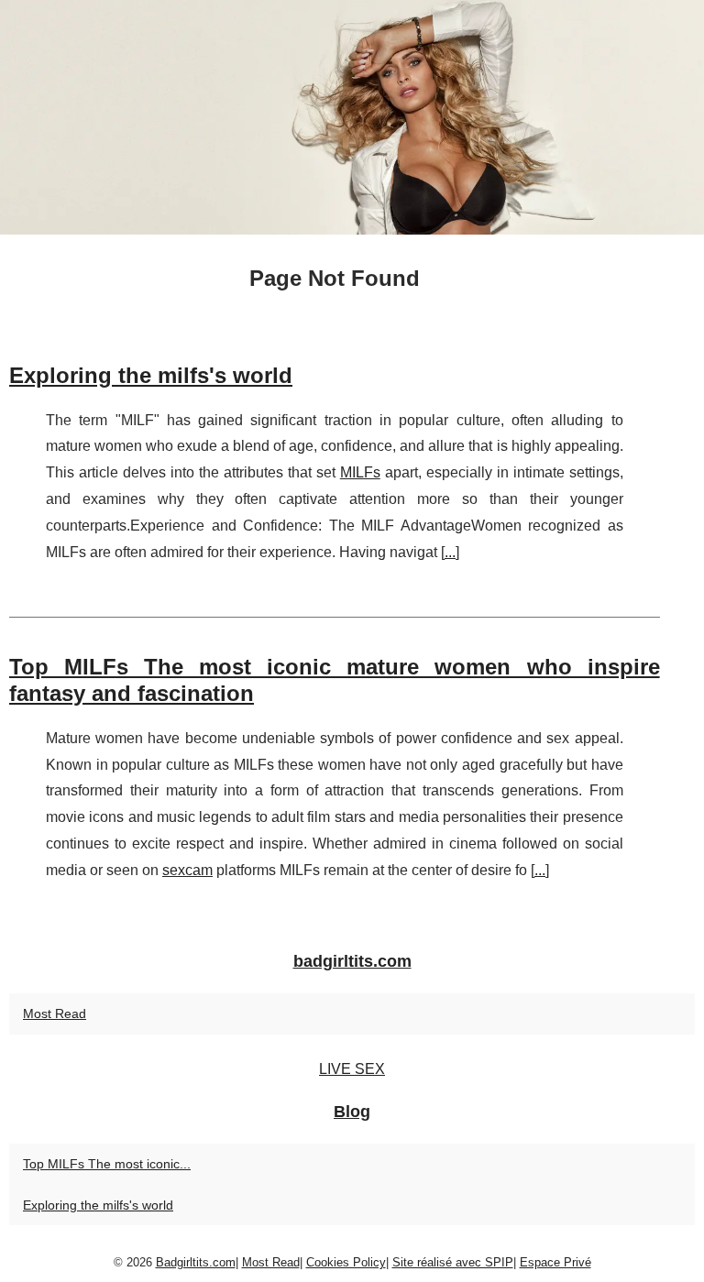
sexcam (187, 870)
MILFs (360, 472)
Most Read (54, 1013)
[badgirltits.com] (352, 117)
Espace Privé (555, 1262)
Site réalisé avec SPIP (452, 1262)
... (450, 552)
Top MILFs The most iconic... (107, 1163)
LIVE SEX (352, 1069)
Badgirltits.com (196, 1262)
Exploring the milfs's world (150, 375)
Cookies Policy (346, 1262)
